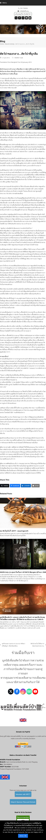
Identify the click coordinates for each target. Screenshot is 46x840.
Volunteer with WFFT (23, 794)
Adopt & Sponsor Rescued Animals (23, 802)
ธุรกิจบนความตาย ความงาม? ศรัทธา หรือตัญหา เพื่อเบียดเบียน (12, 645)
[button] (3, 3)
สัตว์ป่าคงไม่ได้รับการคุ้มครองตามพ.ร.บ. (36, 645)
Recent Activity (9, 44)
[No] (43, 830)
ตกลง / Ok (23, 836)
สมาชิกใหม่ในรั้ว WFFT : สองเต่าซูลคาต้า (14, 531)
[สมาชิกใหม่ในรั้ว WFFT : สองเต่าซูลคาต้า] (23, 513)
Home (2, 44)
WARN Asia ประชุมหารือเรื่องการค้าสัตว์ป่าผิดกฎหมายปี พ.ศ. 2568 (23, 572)
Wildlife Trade (19, 58)
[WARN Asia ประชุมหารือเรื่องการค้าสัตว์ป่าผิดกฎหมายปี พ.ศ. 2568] (23, 554)
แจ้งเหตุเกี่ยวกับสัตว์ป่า (23, 14)
